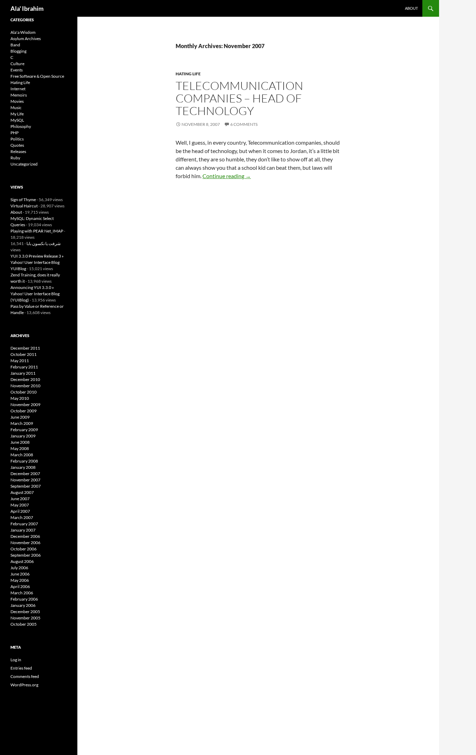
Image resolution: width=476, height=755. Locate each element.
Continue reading (226, 176)
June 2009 (20, 417)
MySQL (17, 120)
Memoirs (18, 95)
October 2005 (23, 624)
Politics (17, 139)
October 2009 (23, 410)
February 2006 (24, 599)
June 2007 (20, 498)
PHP (14, 132)
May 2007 (19, 505)
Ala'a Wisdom (23, 32)
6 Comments (244, 124)
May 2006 (19, 580)
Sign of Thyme (23, 199)
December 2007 (25, 473)
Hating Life (188, 73)
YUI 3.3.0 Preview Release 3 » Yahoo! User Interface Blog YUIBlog (37, 262)
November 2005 (25, 617)
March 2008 (21, 454)
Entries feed (21, 668)
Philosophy (20, 126)
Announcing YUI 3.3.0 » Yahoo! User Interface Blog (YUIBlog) (35, 294)
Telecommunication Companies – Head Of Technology (239, 98)
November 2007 (25, 479)
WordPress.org (24, 684)
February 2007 (24, 523)
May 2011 (19, 360)
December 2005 (25, 611)
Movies (17, 101)
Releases (18, 151)
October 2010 (23, 392)
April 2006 (20, 586)
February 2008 (24, 461)
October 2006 (23, 548)
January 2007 (23, 530)
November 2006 (25, 542)
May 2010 (19, 398)
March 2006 (21, 592)
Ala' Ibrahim (27, 8)
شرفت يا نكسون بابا (43, 243)
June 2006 (20, 574)
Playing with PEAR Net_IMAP (36, 231)
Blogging (18, 51)
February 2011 (24, 366)
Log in (15, 659)
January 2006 (23, 605)
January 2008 (23, 467)
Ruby (15, 157)
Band (15, 44)
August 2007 (22, 492)
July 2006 (19, 567)
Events (16, 70)
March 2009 (21, 423)
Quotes (17, 145)
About (411, 8)
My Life (17, 113)
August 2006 (22, 561)
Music (16, 107)
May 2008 (19, 448)
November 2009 (25, 404)
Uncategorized (24, 164)
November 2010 (25, 385)
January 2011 (23, 373)
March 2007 (21, 517)
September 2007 (25, 486)
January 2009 (23, 435)
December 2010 (25, 379)
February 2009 (24, 429)
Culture (17, 63)
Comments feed (24, 676)
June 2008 (20, 442)
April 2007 (20, 511)
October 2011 (23, 354)
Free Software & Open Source (37, 76)
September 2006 (25, 555)
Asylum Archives (25, 38)
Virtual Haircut (24, 205)
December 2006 (25, 536)
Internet (17, 88)
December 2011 (25, 348)
